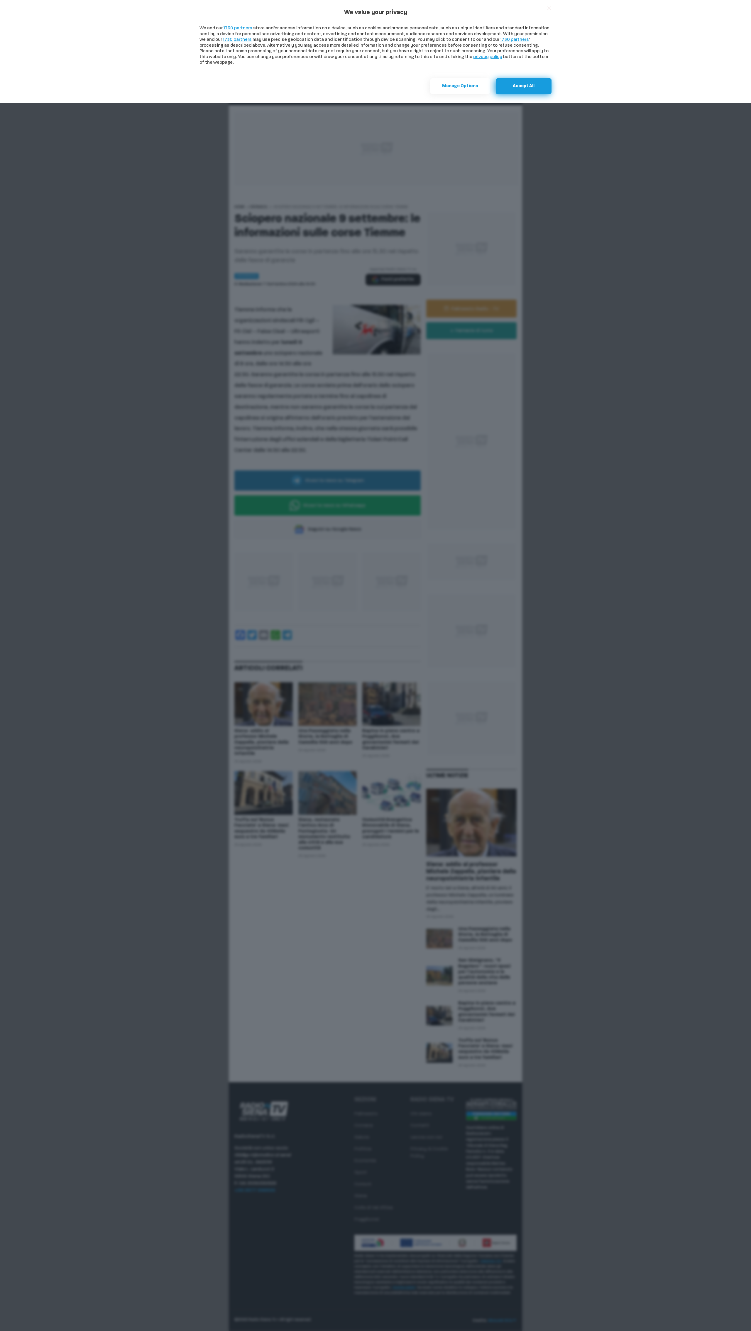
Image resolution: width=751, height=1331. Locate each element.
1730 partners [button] (238, 28)
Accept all (524, 86)
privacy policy (487, 57)
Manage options (460, 86)
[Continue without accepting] (549, 8)
